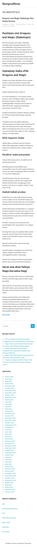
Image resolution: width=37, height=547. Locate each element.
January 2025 (9, 416)
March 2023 (9, 466)
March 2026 (9, 383)
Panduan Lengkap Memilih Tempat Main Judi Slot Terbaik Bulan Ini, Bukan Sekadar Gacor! (17, 362)
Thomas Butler (20, 24)
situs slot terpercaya (9, 518)
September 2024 (10, 425)
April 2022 (8, 485)
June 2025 (8, 404)
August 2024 (9, 427)
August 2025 (9, 400)
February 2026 (10, 386)
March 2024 (9, 439)
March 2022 (9, 487)
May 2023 (8, 462)
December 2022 (10, 473)
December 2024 (10, 418)
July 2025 (8, 402)
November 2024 (10, 420)
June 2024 (8, 432)
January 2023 (9, 471)
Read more (6, 315)
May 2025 (8, 406)
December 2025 (10, 390)
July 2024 (8, 429)
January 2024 (9, 443)
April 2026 (8, 381)
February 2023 (10, 469)
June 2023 (8, 459)
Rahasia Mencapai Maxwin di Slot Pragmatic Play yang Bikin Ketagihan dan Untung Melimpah (16, 350)
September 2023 (10, 452)
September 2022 (10, 480)
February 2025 (10, 413)
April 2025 (8, 409)
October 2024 (9, 423)
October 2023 (9, 450)
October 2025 (9, 395)
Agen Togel (6, 522)
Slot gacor (5, 527)
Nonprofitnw (11, 4)
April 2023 (8, 464)
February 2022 (10, 489)
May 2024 (8, 434)
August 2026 (9, 376)
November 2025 (10, 393)
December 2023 (10, 446)
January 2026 (9, 388)
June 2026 (8, 379)
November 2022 (10, 475)
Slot (3, 513)
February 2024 (10, 441)
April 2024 (8, 436)
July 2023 (8, 457)
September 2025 (10, 397)
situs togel (5, 531)
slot (3, 504)
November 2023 (10, 448)
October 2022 (9, 478)
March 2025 (9, 411)
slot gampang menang (9, 508)
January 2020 (9, 492)
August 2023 (9, 455)
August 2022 (9, 482)
